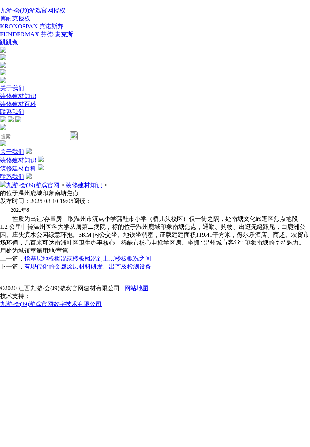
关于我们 (12, 88)
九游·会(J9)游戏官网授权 (32, 10)
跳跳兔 (9, 42)
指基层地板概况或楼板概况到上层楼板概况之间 (87, 258)
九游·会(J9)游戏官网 (32, 185)
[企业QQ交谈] (3, 50)
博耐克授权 (15, 18)
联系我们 (12, 112)
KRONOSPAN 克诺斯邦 (32, 26)
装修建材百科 (18, 104)
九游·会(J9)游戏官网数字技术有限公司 (51, 304)
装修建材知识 (18, 96)
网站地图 (136, 288)
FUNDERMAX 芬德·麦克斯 (36, 34)
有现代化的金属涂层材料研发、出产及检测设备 (87, 266)
